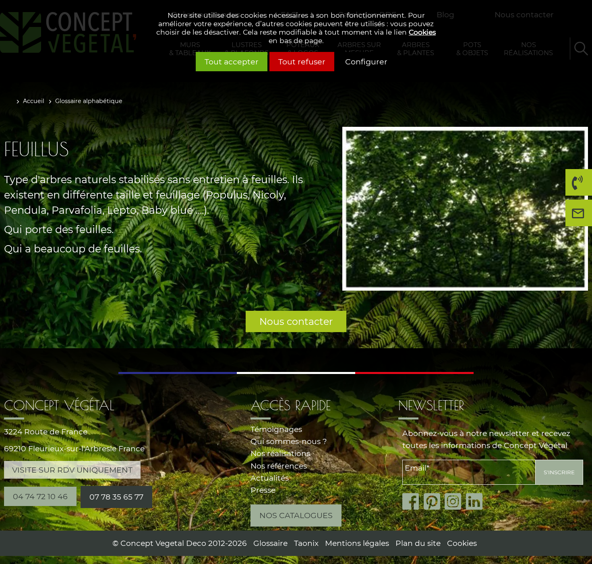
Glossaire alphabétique (88, 101)
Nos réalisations (280, 453)
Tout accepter (232, 61)
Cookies (422, 32)
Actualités (269, 478)
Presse (262, 490)
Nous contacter (296, 321)
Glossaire (270, 543)
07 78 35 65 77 (116, 497)
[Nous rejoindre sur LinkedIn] (476, 501)
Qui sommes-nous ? (288, 441)
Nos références (278, 466)
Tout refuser (301, 61)
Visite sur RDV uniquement (72, 470)
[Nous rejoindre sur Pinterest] (434, 501)
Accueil (33, 101)
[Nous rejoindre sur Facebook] (413, 501)
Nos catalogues (296, 515)
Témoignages (276, 429)
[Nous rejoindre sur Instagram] (455, 501)
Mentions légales (357, 543)
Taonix (306, 543)
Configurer (366, 61)
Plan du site (418, 543)
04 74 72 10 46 (574, 195)
